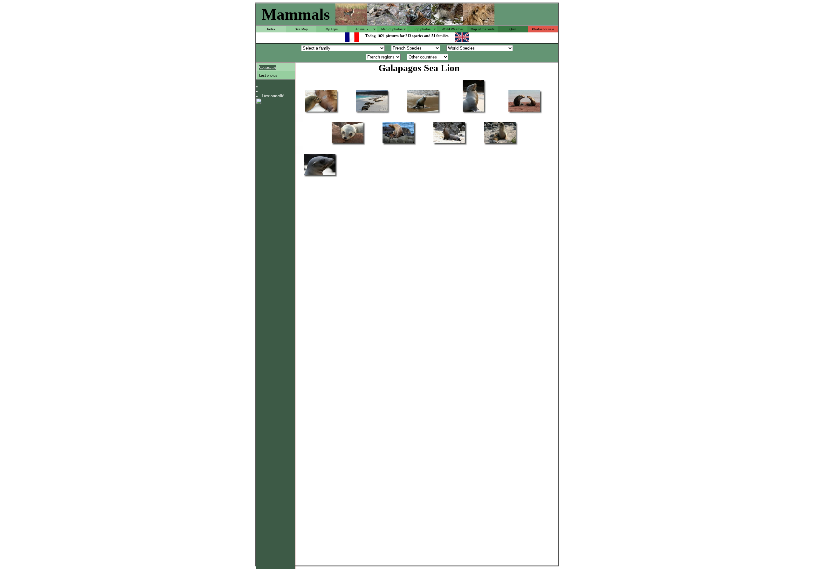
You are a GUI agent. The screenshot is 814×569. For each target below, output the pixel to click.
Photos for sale (543, 29)
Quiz (512, 29)
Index (271, 29)
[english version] (462, 40)
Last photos (268, 75)
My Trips (332, 29)
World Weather (452, 29)
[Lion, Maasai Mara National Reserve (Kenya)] (478, 23)
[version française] (352, 40)
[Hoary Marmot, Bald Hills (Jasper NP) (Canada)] (383, 23)
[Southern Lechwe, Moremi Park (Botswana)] (351, 23)
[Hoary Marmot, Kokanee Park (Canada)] (447, 23)
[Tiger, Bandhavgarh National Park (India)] (415, 23)
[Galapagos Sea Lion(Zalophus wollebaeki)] (321, 111)
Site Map (301, 29)
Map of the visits (482, 29)
